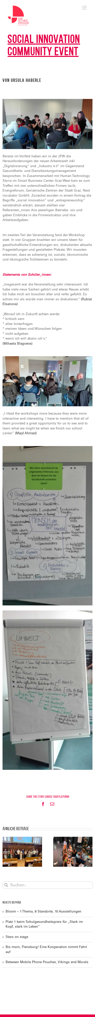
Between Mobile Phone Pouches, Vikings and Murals (47, 962)
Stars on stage (17, 937)
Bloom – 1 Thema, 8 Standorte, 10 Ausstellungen (43, 912)
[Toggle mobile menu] (84, 7)
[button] (6, 852)
